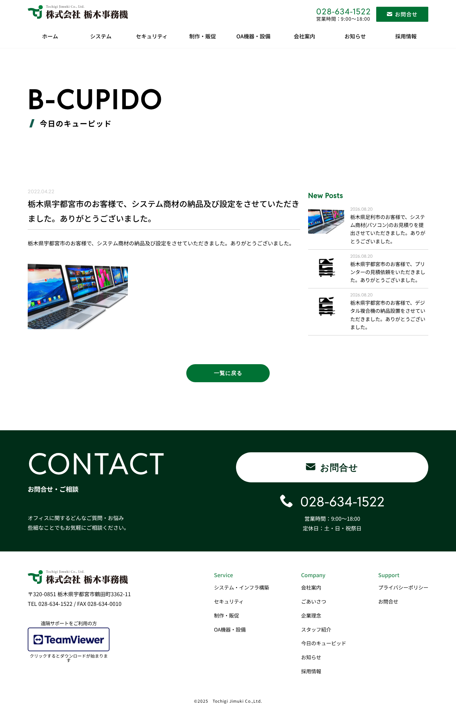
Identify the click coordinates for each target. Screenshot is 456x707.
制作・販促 (202, 36)
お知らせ (355, 36)
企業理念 (311, 615)
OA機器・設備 (253, 36)
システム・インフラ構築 (241, 587)
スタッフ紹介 (316, 629)
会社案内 (304, 36)
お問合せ (388, 601)
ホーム (50, 36)
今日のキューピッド (323, 643)
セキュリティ (152, 36)
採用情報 (406, 36)
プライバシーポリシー (403, 587)
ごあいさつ (313, 601)
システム (100, 36)
